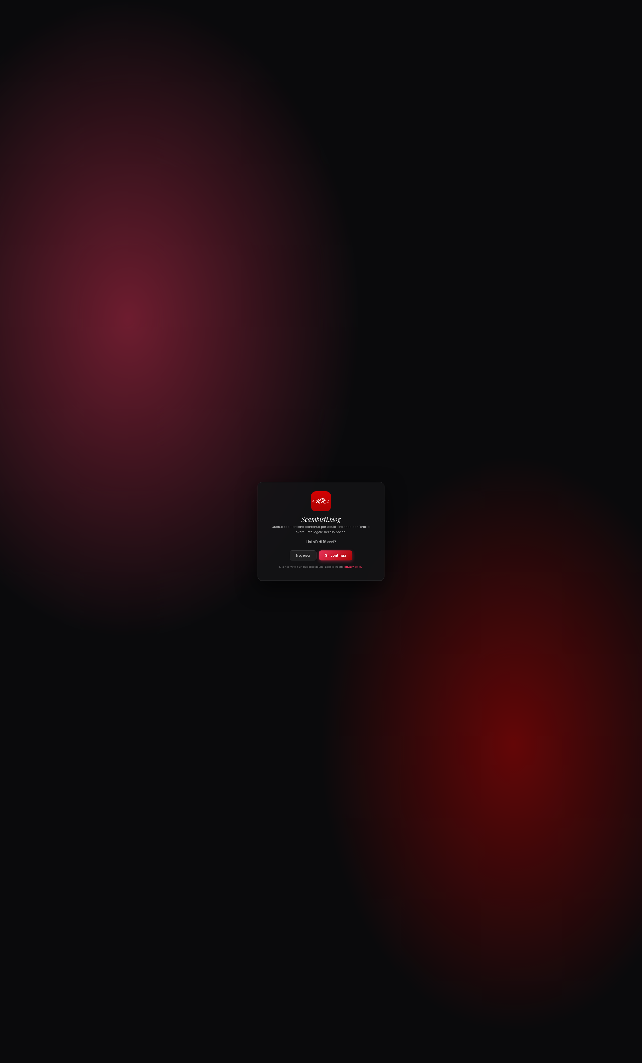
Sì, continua (335, 556)
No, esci (303, 556)
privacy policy (353, 567)
